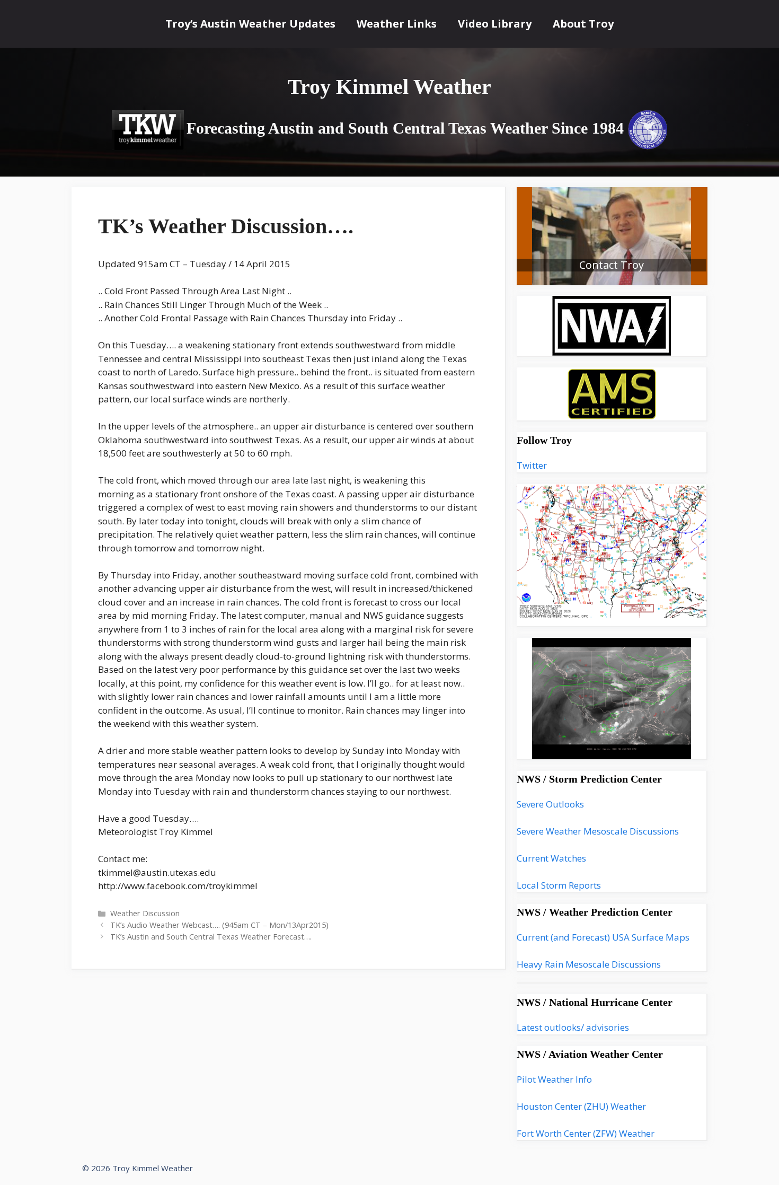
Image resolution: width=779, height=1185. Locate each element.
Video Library (495, 23)
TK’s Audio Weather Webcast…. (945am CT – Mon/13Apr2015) (219, 925)
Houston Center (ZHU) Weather (581, 1106)
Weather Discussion (145, 913)
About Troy (583, 23)
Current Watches (551, 858)
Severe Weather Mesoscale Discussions (598, 831)
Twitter (532, 465)
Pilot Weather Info (554, 1079)
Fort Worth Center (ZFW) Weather (585, 1133)
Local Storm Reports (559, 885)
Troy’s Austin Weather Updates (250, 23)
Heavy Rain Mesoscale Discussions (589, 964)
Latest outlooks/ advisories (573, 1027)
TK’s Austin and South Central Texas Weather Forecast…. (211, 937)
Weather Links (397, 23)
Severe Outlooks (550, 804)
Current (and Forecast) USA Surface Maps (603, 937)
